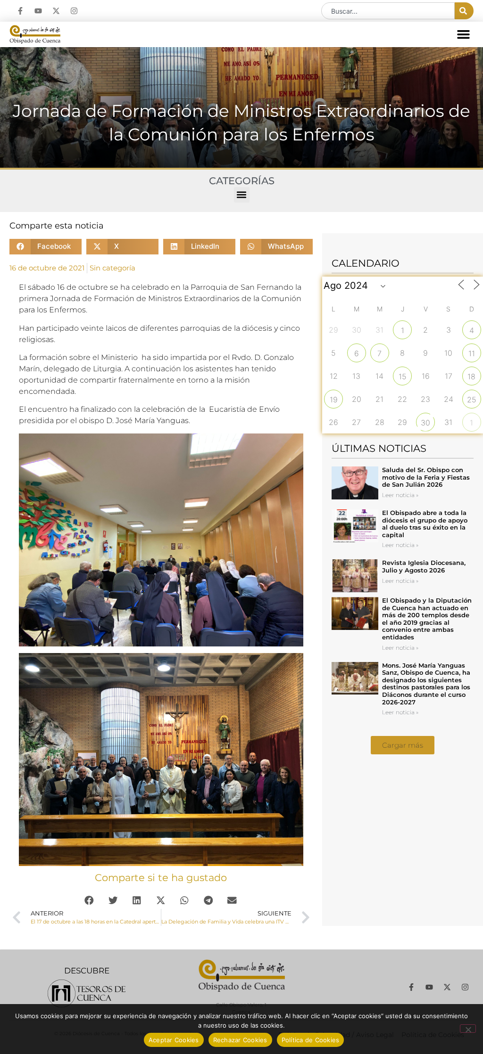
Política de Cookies (311, 1040)
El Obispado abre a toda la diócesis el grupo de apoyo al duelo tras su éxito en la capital (424, 524)
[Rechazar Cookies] (468, 1028)
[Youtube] (38, 11)
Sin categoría (112, 267)
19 (334, 399)
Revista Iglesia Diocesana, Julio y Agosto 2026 (424, 566)
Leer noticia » (400, 494)
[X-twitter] (56, 11)
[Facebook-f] (20, 11)
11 (471, 353)
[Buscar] (464, 10)
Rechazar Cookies (240, 1040)
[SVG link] (86, 993)
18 (471, 376)
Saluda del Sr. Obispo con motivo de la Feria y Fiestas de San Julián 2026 (426, 477)
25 (471, 399)
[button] (463, 34)
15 (403, 376)
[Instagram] (74, 11)
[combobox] (388, 10)
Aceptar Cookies (174, 1040)
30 (425, 422)
